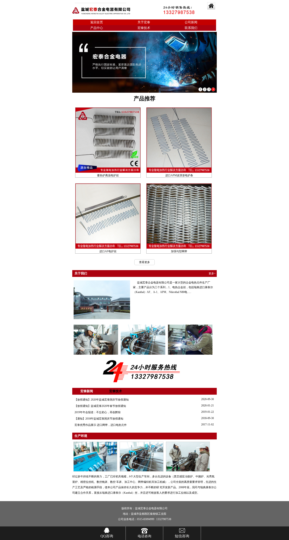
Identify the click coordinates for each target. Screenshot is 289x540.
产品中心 (96, 28)
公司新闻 (191, 22)
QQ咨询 (106, 536)
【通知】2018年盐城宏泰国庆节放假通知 (99, 418)
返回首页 (96, 22)
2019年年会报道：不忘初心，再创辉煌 (98, 412)
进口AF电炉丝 (108, 251)
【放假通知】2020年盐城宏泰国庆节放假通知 (102, 399)
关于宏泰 (144, 22)
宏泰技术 (144, 28)
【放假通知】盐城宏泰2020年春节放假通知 (100, 406)
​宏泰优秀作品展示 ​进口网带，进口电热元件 (101, 425)
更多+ (212, 273)
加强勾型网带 (179, 251)
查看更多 (144, 262)
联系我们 (191, 28)
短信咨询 (182, 536)
